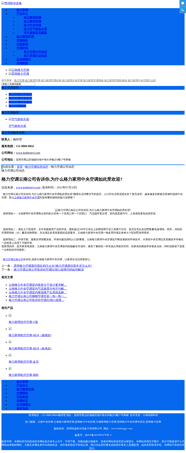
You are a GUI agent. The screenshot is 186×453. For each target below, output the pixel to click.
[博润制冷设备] (11, 3)
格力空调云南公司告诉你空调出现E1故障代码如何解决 (48, 269)
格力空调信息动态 (36, 166)
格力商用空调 (32, 21)
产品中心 (22, 13)
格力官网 (22, 9)
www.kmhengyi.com (28, 187)
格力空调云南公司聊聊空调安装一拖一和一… (38, 296)
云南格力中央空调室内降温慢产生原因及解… (38, 292)
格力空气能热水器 (35, 28)
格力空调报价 (17, 105)
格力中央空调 (32, 25)
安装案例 (22, 44)
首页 (20, 166)
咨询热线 (22, 63)
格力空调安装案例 (20, 102)
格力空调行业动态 (35, 55)
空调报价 (22, 40)
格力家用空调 (32, 17)
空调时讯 (22, 48)
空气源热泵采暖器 (35, 32)
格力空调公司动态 (35, 51)
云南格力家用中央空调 (27, 197)
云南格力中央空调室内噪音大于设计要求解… (38, 284)
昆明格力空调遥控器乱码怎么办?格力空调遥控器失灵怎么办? (52, 265)
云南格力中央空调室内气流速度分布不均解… (38, 288)
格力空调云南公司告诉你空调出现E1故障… (36, 300)
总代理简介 (24, 59)
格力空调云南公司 (13, 259)
